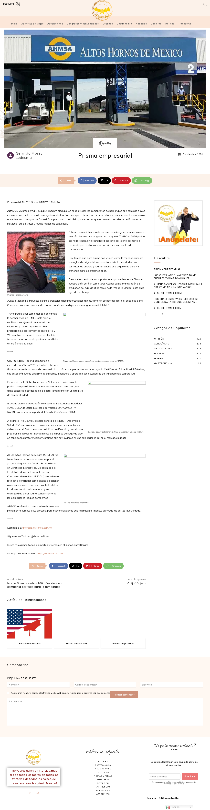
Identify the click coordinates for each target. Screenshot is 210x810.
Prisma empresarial (30, 643)
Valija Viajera (136, 583)
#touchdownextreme (168, 293)
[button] (205, 4)
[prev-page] (156, 314)
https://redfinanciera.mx (50, 553)
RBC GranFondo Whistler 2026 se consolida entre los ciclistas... (176, 300)
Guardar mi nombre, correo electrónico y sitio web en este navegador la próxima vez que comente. (60, 693)
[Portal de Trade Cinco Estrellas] (33, 757)
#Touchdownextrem (167, 308)
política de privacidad (174, 782)
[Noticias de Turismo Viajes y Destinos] (105, 10)
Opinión (105, 143)
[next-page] (161, 314)
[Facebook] (30, 793)
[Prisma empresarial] (29, 624)
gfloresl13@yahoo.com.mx (37, 527)
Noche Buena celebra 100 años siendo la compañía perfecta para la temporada (35, 585)
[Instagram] (38, 793)
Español (175, 807)
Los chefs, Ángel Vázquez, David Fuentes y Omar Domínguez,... (175, 276)
